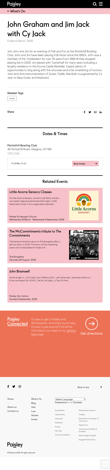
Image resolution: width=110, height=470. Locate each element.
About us (12, 407)
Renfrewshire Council (87, 410)
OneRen (82, 414)
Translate (77, 402)
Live (33, 411)
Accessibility (60, 410)
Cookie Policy (60, 414)
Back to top (83, 387)
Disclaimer (59, 422)
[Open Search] (95, 4)
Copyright (59, 418)
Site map (58, 431)
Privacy (57, 427)
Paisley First (83, 425)
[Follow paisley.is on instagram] (20, 386)
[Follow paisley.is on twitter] (13, 386)
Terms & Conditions (62, 435)
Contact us (13, 411)
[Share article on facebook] (84, 112)
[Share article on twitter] (90, 112)
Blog (33, 403)
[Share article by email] (95, 112)
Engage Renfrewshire (87, 439)
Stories (34, 415)
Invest (34, 419)
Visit (33, 407)
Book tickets (79, 163)
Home (10, 399)
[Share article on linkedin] (101, 112)
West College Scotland (87, 435)
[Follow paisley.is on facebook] (8, 386)
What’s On (17, 11)
